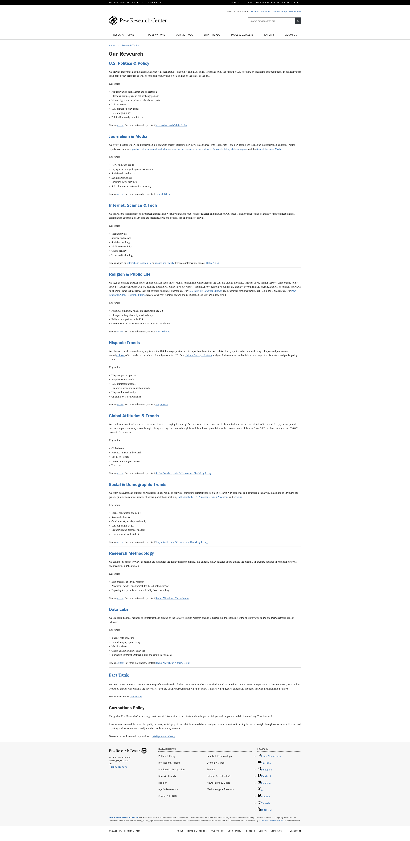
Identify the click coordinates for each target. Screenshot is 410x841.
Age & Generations (168, 789)
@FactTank (136, 696)
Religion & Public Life (130, 274)
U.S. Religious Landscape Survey (205, 290)
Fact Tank (119, 675)
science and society (164, 262)
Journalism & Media (128, 136)
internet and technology (139, 262)
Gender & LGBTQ (167, 796)
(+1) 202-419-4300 (118, 767)
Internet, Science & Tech (133, 205)
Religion (162, 782)
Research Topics (124, 34)
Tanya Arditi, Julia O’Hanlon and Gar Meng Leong (182, 542)
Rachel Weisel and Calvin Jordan (172, 598)
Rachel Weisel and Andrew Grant (172, 662)
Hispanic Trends (124, 342)
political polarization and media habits (151, 149)
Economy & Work (216, 762)
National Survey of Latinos (198, 355)
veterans (238, 496)
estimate (120, 355)
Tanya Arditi (162, 404)
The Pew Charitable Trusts (272, 820)
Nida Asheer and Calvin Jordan (171, 125)
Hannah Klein (163, 194)
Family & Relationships (219, 756)
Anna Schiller (162, 331)
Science (211, 769)
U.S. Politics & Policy (129, 63)
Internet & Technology (219, 776)
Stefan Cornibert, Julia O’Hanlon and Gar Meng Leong (184, 473)
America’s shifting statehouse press (229, 149)
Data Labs (118, 609)
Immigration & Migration (171, 769)
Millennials (184, 496)
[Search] (298, 21)
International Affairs (169, 762)
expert (120, 125)
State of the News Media (268, 149)
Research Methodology (131, 553)
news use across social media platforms (191, 149)
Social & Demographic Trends (137, 484)
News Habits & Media (218, 782)
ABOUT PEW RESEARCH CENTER (123, 817)
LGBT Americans (200, 496)
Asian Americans (219, 496)
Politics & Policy (166, 756)
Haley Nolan (212, 262)
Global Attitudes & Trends (134, 415)
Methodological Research (220, 789)
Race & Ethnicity (167, 776)
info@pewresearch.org (163, 736)
